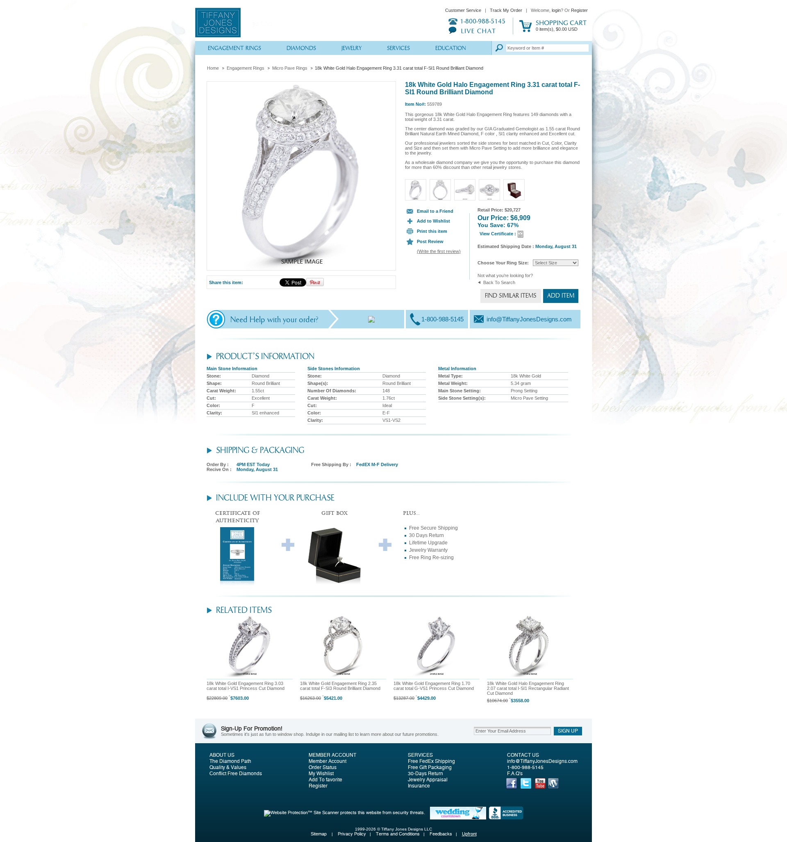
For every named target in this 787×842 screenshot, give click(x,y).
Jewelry (351, 49)
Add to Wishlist (433, 220)
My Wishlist (321, 773)
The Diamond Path (230, 761)
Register (579, 10)
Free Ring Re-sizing (431, 557)
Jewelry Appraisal (428, 780)
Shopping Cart (561, 25)
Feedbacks (441, 834)
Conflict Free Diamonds (235, 773)
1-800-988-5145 (525, 767)
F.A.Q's (515, 773)
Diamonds (301, 49)
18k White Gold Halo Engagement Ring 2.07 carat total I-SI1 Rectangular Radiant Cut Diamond (528, 688)
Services (398, 49)
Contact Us (523, 755)
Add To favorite (325, 780)
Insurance (419, 786)
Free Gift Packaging (430, 767)
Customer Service (463, 10)
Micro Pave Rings (289, 68)
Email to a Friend (435, 211)
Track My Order (506, 10)
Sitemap (319, 834)
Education (450, 49)
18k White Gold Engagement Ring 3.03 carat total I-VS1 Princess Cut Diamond (245, 686)
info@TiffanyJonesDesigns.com (542, 761)
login (556, 10)
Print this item (432, 231)
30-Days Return (425, 773)
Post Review (430, 241)
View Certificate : (498, 233)
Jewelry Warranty (428, 550)
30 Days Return (426, 535)
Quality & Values (227, 767)
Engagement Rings (234, 49)
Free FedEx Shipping (431, 761)
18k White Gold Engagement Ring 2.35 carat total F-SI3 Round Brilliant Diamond (340, 686)
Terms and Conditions (398, 834)
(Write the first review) (439, 251)
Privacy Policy (352, 834)
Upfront (469, 834)
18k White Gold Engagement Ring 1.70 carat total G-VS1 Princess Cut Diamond (434, 686)
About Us (221, 755)
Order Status (323, 767)
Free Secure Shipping (433, 528)
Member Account (332, 755)
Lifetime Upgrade (428, 543)
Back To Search (499, 282)
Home (213, 68)
